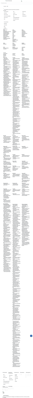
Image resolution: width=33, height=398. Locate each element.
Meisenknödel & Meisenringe (7, 31)
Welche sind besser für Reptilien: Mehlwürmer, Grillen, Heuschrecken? (26, 68)
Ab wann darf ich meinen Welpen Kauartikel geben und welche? (26, 105)
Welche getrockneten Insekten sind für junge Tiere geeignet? (16, 100)
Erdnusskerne (5, 30)
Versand (5, 397)
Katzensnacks (24, 32)
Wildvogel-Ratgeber (24, 204)
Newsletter (5, 23)
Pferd (13, 37)
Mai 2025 (23, 154)
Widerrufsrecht (11, 379)
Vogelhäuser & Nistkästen (6, 38)
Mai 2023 (4, 193)
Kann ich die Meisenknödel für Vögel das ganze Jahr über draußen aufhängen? (7, 137)
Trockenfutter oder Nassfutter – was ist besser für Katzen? (25, 87)
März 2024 (14, 173)
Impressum (23, 14)
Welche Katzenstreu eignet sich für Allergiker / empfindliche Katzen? (7, 77)
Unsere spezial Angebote (7, 271)
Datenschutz (24, 11)
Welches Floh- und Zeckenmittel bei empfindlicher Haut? (6, 84)
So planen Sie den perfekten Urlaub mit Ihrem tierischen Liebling (6, 195)
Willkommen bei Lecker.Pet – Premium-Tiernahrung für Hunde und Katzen (7, 167)
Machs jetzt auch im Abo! (16, 194)
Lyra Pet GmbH (5, 53)
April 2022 (23, 193)
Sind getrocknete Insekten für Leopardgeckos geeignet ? (25, 73)
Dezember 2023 (5, 183)
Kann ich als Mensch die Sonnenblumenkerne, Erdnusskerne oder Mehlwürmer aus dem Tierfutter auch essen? (25, 95)
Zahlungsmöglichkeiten (16, 17)
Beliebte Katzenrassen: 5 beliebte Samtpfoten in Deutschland (16, 156)
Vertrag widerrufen (6, 395)
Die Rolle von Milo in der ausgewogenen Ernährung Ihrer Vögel (6, 177)
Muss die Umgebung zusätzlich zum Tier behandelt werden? (16, 69)
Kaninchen (14, 35)
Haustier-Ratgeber (15, 204)
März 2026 (14, 135)
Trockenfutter (14, 31)
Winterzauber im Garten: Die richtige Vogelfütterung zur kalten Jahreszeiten (26, 181)
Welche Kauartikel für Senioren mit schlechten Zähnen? (16, 77)
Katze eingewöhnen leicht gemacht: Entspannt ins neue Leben (25, 140)
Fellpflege (14, 40)
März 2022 (4, 199)
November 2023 (15, 183)
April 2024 (4, 173)
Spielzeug (23, 35)
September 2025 (15, 146)
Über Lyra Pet (6, 17)
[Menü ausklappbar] (4, 1)
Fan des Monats (6, 11)
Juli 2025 (4, 154)
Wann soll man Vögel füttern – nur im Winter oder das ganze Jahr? (7, 140)
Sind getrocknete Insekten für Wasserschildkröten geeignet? (16, 103)
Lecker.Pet (14, 53)
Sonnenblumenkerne (6, 32)
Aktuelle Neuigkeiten (6, 204)
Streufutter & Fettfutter (6, 33)
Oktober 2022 (14, 193)
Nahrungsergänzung (24, 33)
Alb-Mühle (4, 54)
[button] (22, 1)
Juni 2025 (14, 154)
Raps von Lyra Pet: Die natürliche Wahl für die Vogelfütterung (6, 175)
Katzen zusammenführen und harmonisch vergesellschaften (25, 137)
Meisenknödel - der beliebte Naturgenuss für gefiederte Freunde (16, 190)
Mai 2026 (4, 135)
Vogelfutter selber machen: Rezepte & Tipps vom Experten (7, 152)
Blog (4, 26)
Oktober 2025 (5, 146)
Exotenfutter (5, 37)
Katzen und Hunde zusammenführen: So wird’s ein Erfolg (16, 137)
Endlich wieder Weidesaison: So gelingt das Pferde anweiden (16, 144)
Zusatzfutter (14, 44)
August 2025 (23, 146)
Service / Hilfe (6, 14)
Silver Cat (23, 54)
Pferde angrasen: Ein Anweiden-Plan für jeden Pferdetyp (16, 141)
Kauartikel (14, 32)
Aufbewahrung (14, 41)
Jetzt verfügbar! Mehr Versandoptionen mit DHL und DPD (26, 178)
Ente (13, 33)
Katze (22, 48)
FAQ (13, 11)
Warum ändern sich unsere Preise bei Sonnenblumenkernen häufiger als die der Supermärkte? (16, 168)
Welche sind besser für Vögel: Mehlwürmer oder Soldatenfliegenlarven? (25, 89)
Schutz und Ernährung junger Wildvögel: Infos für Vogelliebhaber (25, 167)
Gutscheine (16, 378)
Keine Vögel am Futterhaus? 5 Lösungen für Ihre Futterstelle (7, 148)
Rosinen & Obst (5, 35)
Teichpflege (4, 48)
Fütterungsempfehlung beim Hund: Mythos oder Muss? (6, 156)
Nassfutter (14, 30)
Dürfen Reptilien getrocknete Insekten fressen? (15, 131)
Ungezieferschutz (15, 48)
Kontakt (14, 20)
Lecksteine (14, 45)
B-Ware (23, 50)
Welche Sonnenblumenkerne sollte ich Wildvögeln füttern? (16, 79)
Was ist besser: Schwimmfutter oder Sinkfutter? (6, 59)
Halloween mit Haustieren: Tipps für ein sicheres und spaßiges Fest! (25, 185)
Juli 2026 (14, 57)
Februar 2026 (24, 135)
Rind (13, 38)
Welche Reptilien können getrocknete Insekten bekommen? (16, 127)
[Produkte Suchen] (31, 3)
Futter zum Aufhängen (6, 36)
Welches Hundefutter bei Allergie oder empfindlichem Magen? (25, 59)
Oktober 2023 (24, 183)
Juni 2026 (23, 57)
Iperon (22, 49)
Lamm (13, 36)
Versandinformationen (6, 382)
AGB (9, 376)
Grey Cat (14, 54)
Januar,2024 (23, 173)
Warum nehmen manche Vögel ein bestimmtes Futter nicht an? (25, 92)
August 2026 (5, 57)
